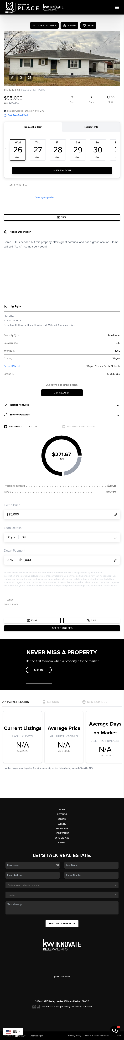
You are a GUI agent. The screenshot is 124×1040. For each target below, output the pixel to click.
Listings (62, 814)
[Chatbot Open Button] (115, 1031)
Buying (62, 819)
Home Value (62, 833)
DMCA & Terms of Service (97, 1035)
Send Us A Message (62, 923)
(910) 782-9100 (62, 976)
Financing (62, 828)
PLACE (85, 1001)
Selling (62, 824)
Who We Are (62, 838)
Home (62, 809)
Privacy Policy (74, 1035)
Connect (62, 842)
